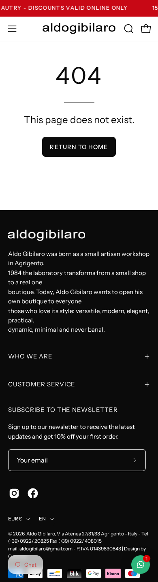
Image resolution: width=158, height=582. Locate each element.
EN (42, 519)
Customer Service (41, 384)
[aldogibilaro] (79, 28)
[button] (128, 28)
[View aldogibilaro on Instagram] (14, 493)
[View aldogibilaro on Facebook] (33, 493)
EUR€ (15, 519)
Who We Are (30, 356)
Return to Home (79, 147)
